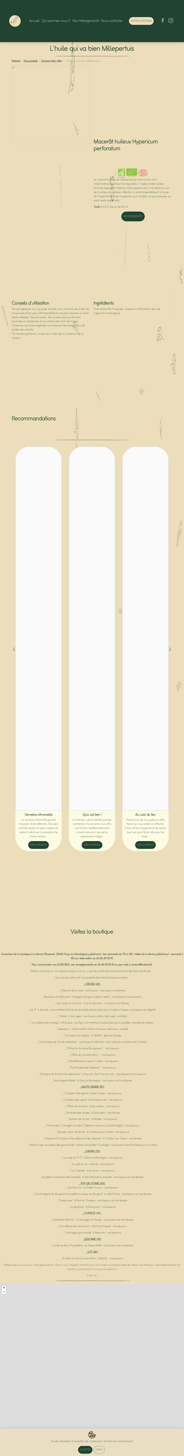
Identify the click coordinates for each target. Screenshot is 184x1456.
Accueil (34, 21)
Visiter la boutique (141, 21)
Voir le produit (38, 845)
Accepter (85, 1450)
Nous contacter (112, 21)
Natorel (16, 61)
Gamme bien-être (51, 61)
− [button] (4, 1292)
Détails (99, 1450)
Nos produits (31, 61)
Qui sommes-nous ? (56, 21)
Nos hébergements (86, 21)
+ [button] (4, 1287)
